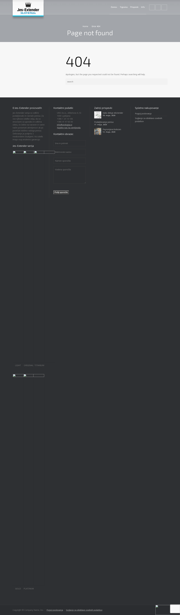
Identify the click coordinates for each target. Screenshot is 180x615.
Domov (114, 7)
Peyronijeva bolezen (112, 129)
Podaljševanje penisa (103, 122)
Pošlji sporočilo (61, 192)
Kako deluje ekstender (113, 112)
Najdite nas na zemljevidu (69, 127)
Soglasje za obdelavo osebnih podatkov (84, 610)
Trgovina (124, 7)
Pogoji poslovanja (143, 113)
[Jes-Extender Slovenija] (28, 8)
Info (143, 7)
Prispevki (134, 7)
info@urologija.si (64, 124)
